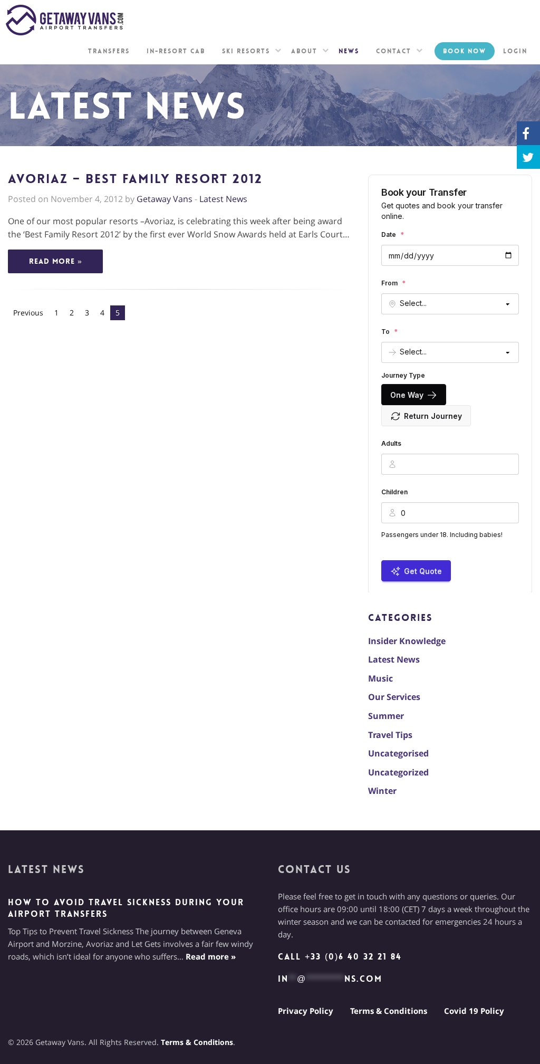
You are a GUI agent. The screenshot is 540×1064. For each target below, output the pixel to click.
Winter (382, 791)
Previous (28, 313)
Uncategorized (398, 772)
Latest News (223, 199)
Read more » (55, 261)
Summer (386, 716)
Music (380, 678)
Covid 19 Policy (474, 1010)
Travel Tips (390, 735)
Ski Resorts (246, 51)
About (304, 51)
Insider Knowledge (407, 641)
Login (515, 51)
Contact (393, 51)
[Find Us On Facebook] (528, 133)
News (349, 51)
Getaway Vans (164, 199)
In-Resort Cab (176, 51)
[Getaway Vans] (66, 20)
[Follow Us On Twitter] (528, 157)
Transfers (109, 51)
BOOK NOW (464, 51)
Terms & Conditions (388, 1010)
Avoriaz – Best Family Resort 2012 (135, 179)
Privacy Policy (305, 1010)
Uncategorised (398, 753)
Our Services (394, 697)
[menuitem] (109, 51)
